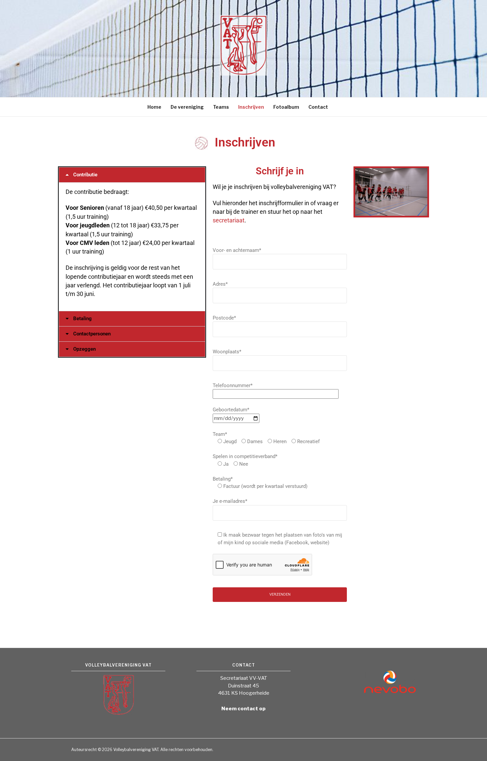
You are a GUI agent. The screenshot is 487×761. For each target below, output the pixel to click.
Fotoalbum (286, 107)
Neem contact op (243, 709)
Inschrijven (251, 107)
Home (154, 107)
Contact (318, 107)
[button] (132, 174)
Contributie (85, 175)
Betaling (82, 319)
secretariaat (228, 220)
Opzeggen (84, 349)
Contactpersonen (92, 334)
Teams (221, 107)
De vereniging (187, 107)
